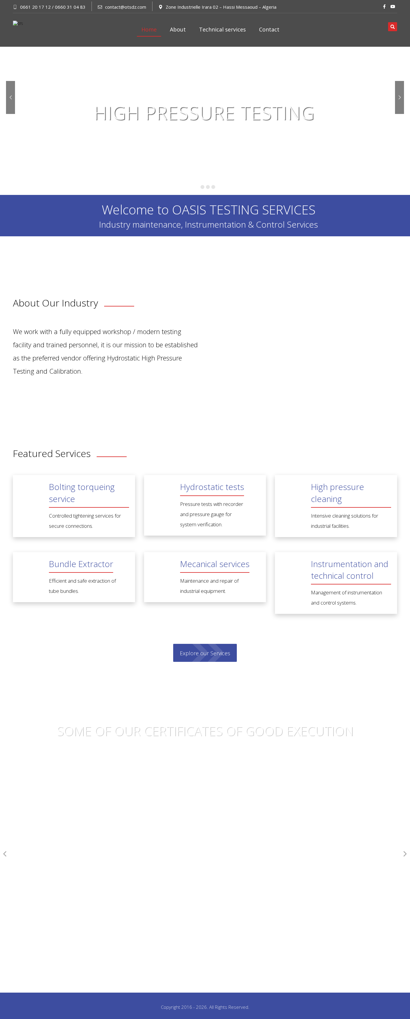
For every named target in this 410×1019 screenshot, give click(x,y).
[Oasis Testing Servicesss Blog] (34, 30)
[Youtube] (393, 6)
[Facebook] (384, 6)
